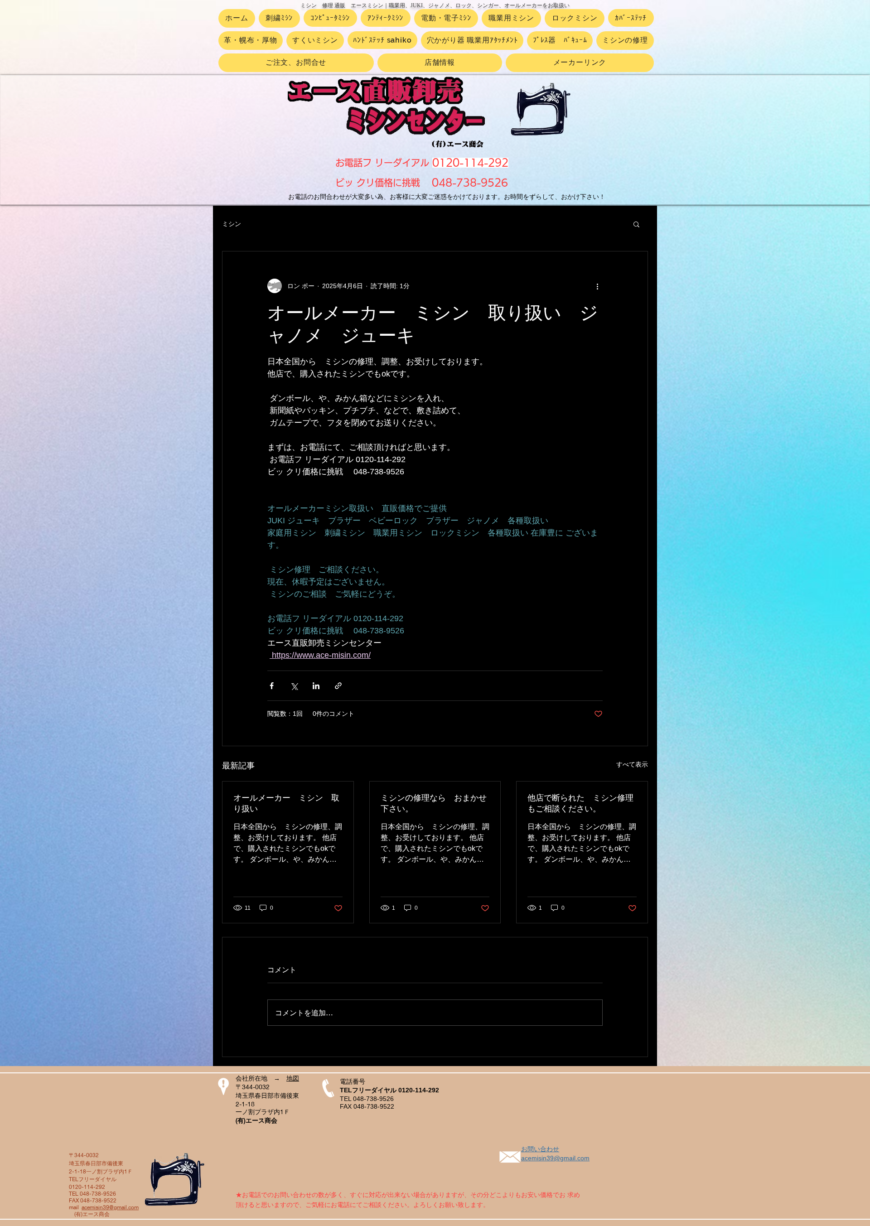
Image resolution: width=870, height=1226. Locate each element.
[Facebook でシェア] (271, 685)
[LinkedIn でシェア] (316, 685)
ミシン (231, 223)
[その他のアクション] (597, 285)
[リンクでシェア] (338, 685)
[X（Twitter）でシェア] (294, 685)
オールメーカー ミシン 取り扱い (286, 803)
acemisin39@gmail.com (110, 1207)
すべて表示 (632, 764)
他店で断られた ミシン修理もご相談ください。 (580, 803)
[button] (636, 223)
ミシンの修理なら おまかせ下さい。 (434, 803)
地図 (292, 1078)
